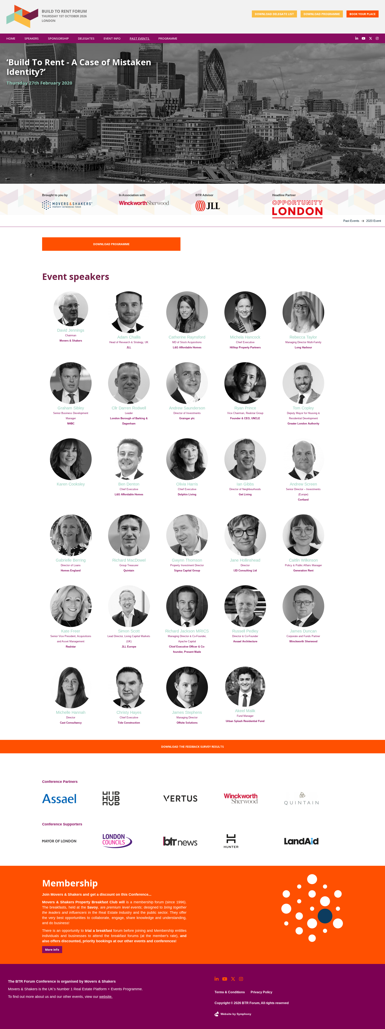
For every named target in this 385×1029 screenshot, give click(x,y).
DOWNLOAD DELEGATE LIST (274, 14)
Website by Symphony (236, 1014)
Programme (167, 38)
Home (10, 38)
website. (105, 997)
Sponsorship (59, 38)
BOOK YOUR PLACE (363, 14)
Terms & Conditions (230, 992)
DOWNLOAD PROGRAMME (322, 14)
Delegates (86, 38)
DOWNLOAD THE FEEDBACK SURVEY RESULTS (192, 747)
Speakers (32, 38)
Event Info (112, 38)
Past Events (140, 38)
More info (52, 949)
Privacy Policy (261, 992)
